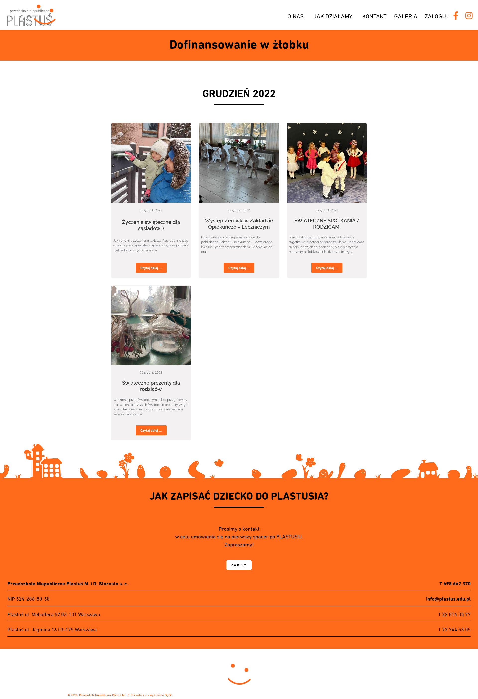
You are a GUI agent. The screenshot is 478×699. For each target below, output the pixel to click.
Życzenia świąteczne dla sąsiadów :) (151, 225)
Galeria (405, 16)
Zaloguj (437, 16)
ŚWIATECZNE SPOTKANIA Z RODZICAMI (327, 224)
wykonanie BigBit (161, 695)
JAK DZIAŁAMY (333, 16)
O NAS (295, 16)
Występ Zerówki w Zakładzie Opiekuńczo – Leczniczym (239, 224)
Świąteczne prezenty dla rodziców (151, 386)
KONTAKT (374, 16)
